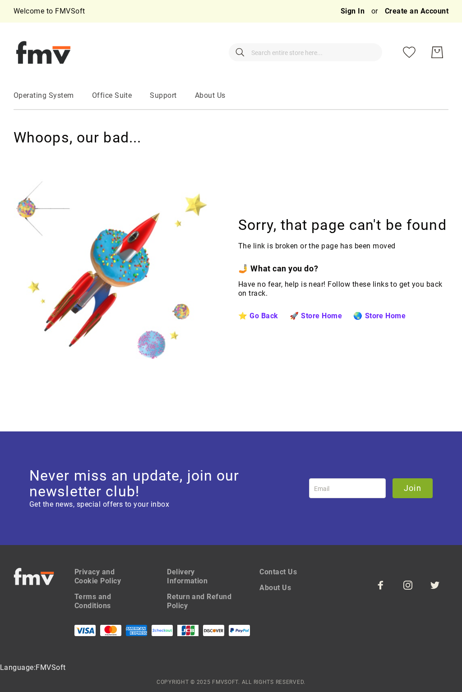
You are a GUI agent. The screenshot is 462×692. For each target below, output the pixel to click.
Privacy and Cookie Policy (97, 576)
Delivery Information (187, 576)
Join (412, 488)
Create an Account (416, 11)
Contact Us (278, 572)
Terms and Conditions (92, 601)
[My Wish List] (409, 52)
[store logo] (43, 52)
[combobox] (305, 52)
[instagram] (408, 585)
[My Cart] (437, 52)
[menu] (231, 96)
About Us (275, 587)
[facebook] (381, 585)
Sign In (354, 11)
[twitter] (435, 585)
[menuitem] (44, 95)
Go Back (263, 316)
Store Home (321, 316)
